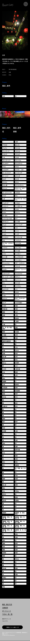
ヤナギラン (18, 286)
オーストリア (18, 173)
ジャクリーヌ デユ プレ (20, 199)
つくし (4, 228)
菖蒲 (16, 497)
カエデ (4, 179)
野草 (16, 543)
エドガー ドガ (19, 170)
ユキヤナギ (5, 289)
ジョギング (5, 203)
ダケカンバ (5, 222)
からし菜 (5, 185)
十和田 (4, 335)
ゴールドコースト (7, 192)
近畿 (16, 537)
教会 (4, 391)
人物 (16, 315)
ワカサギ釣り (18, 303)
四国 (16, 338)
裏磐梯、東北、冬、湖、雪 (20, 517)
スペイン (17, 212)
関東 (16, 553)
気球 (4, 428)
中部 (16, 309)
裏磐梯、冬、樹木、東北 (20, 513)
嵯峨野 (4, 381)
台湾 (4, 96)
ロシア (4, 303)
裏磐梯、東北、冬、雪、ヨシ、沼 (8, 521)
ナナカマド (5, 237)
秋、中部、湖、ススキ (20, 468)
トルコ (4, 234)
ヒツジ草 (5, 257)
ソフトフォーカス (7, 218)
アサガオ (5, 145)
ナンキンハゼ (18, 237)
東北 (16, 406)
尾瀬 (16, 372)
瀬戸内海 (17, 449)
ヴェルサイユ (18, 163)
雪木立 (17, 559)
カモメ (17, 182)
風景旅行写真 (7, 605)
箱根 (4, 479)
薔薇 (15, 131)
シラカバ (17, 203)
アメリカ (17, 148)
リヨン (4, 295)
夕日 (16, 347)
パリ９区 (17, 251)
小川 (16, 366)
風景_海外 (6, 85)
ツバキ (4, 231)
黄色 (4, 587)
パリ (4, 251)
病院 (16, 456)
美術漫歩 (5, 608)
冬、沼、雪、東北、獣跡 (8, 328)
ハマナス (5, 248)
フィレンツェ (6, 263)
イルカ (17, 157)
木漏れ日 (5, 406)
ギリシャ (5, 188)
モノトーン (18, 280)
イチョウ (17, 154)
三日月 (4, 306)
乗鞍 (4, 312)
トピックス (5, 621)
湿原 (16, 446)
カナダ (17, 179)
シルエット (5, 206)
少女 (4, 372)
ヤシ (4, 283)
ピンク (4, 260)
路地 (16, 534)
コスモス (17, 192)
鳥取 (16, 574)
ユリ (16, 289)
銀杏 (16, 546)
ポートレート (6, 611)
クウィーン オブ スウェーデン (20, 188)
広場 (4, 384)
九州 (16, 312)
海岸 (16, 440)
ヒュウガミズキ (19, 257)
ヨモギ (17, 292)
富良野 (17, 363)
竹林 (16, 475)
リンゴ (17, 295)
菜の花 (4, 500)
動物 (4, 332)
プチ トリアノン (19, 263)
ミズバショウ (6, 274)
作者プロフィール (6, 619)
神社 (16, 462)
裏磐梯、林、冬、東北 (20, 530)
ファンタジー (18, 260)
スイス (4, 209)
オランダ (17, 176)
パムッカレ (18, 248)
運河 (4, 540)
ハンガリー (18, 254)
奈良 (16, 353)
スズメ (4, 212)
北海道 (17, 332)
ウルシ (4, 167)
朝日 (16, 403)
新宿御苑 (17, 391)
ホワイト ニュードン (20, 269)
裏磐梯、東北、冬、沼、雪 (8, 517)
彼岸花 (17, 384)
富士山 (4, 363)
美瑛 (16, 485)
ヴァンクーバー (7, 160)
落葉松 (17, 500)
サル (16, 196)
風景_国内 (6, 127)
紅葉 (16, 479)
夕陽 (4, 350)
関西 (4, 556)
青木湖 (4, 568)
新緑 (4, 394)
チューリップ (18, 225)
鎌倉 (4, 550)
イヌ (4, 157)
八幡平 (17, 321)
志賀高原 (5, 387)
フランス (17, 266)
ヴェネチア (5, 163)
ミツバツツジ (18, 274)
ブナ (4, 266)
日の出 (4, 397)
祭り (4, 465)
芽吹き (4, 494)
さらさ (4, 196)
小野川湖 (17, 369)
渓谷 (4, 443)
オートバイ (5, 176)
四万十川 (5, 338)
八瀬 (4, 324)
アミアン (5, 148)
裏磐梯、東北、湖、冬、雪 (8, 530)
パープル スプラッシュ (8, 243)
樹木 (16, 422)
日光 (16, 397)
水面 (16, 431)
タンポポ (17, 222)
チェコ (4, 225)
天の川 (17, 350)
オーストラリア (7, 173)
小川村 (4, 369)
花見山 (17, 491)
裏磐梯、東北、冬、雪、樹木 (20, 521)
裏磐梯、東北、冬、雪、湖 (8, 526)
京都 (4, 315)
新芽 (16, 394)
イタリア (5, 154)
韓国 (16, 568)
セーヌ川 (5, 215)
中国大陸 (5, 309)
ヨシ (4, 292)
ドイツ (17, 231)
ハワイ (4, 254)
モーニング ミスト (8, 277)
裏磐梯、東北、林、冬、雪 (20, 526)
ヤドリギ (17, 283)
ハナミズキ (18, 243)
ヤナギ (4, 286)
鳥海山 (4, 577)
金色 (4, 546)
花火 (4, 491)
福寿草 (17, 465)
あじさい (17, 145)
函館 (16, 327)
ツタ (16, 228)
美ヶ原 (4, 485)
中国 (16, 306)
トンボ (17, 234)
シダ (4, 199)
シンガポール (18, 206)
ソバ (16, 215)
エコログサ (5, 170)
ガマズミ (5, 182)
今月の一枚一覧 (7, 614)
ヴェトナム (18, 160)
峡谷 (4, 378)
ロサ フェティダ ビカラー (20, 299)
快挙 (16, 387)
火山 (4, 453)
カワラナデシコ (19, 185)
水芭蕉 (4, 431)
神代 (4, 462)
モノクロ (5, 280)
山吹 (16, 375)
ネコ (4, 240)
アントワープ (6, 151)
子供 (4, 360)
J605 (16, 142)
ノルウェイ (18, 240)
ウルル (17, 167)
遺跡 (4, 543)
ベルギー (5, 269)
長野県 (4, 553)
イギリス (17, 151)
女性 (16, 356)
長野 (16, 550)
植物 (4, 418)
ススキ (17, 209)
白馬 (16, 459)
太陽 (4, 353)
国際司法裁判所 (7, 341)
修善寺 (17, 318)
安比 (16, 360)
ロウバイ (5, 298)
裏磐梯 (4, 513)
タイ (16, 218)
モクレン (17, 277)
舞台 (4, 488)
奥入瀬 (4, 356)
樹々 (4, 422)
